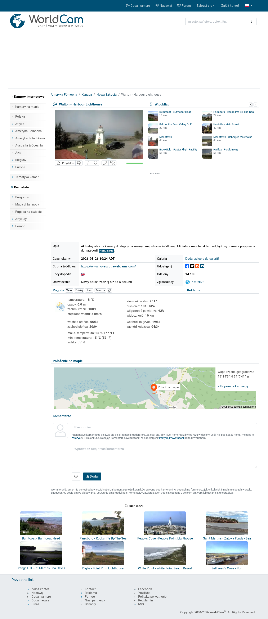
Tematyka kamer (27, 177)
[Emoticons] (76, 476)
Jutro (89, 290)
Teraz (69, 290)
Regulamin (145, 600)
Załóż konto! (230, 6)
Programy (22, 197)
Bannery (90, 604)
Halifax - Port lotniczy (225, 149)
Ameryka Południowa (30, 138)
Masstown (165, 137)
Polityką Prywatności (171, 437)
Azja (18, 153)
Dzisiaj (79, 290)
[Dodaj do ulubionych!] (95, 163)
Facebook (145, 589)
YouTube (144, 593)
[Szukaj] (250, 22)
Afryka (19, 124)
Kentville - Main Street (226, 124)
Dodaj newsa (40, 600)
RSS (141, 604)
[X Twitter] (192, 266)
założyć (76, 437)
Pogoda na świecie (28, 212)
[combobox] (220, 22)
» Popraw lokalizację (233, 386)
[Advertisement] (155, 205)
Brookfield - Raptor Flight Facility (178, 149)
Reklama (91, 593)
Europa (20, 167)
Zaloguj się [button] (204, 6)
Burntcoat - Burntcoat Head (175, 111)
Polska (20, 116)
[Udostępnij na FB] (187, 266)
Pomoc (20, 226)
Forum (186, 6)
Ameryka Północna (28, 131)
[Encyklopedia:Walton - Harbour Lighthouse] (83, 274)
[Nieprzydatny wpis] (78, 163)
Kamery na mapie (27, 107)
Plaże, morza (106, 250)
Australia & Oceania (29, 145)
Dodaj (94, 476)
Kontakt (90, 589)
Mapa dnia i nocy (27, 204)
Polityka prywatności (152, 596)
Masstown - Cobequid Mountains (232, 137)
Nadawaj (165, 6)
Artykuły (21, 219)
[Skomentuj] (88, 163)
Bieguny (20, 160)
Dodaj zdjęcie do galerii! (202, 259)
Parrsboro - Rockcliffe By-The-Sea (233, 111)
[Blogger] (197, 266)
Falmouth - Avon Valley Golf (175, 124)
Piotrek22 (197, 282)
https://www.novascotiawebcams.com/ (108, 266)
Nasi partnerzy (95, 600)
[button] (248, 6)
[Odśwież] (109, 290)
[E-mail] (202, 266)
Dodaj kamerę (140, 6)
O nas (35, 604)
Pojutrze (100, 290)
